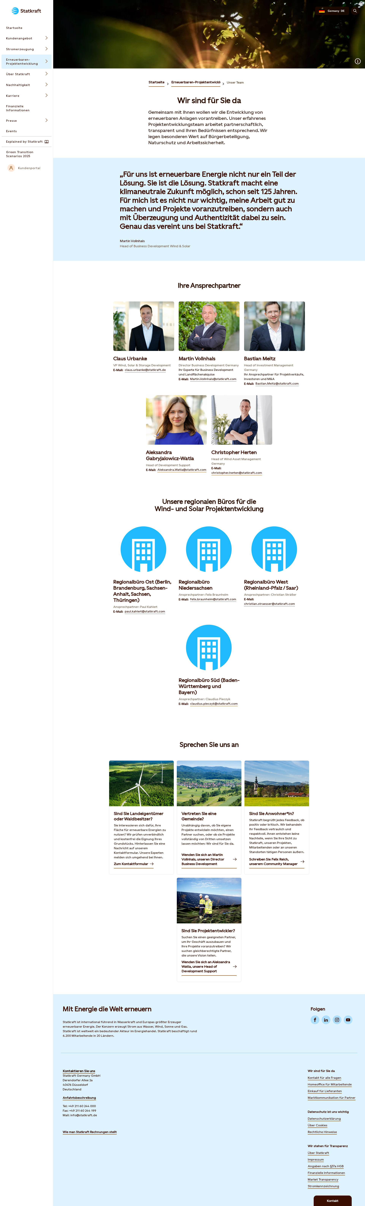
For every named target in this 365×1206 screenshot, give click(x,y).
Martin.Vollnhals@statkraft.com (213, 379)
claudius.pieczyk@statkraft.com (214, 703)
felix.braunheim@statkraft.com (213, 599)
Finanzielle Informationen (326, 1173)
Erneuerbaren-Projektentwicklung (198, 82)
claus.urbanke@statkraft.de (145, 370)
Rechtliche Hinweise (322, 1132)
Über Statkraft (318, 1153)
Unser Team (235, 82)
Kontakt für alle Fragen (324, 1078)
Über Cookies (317, 1125)
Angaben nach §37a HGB (326, 1166)
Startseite (156, 82)
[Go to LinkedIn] (326, 1019)
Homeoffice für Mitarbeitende (330, 1084)
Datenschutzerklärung (324, 1118)
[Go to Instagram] (337, 1019)
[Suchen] (355, 11)
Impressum (316, 1159)
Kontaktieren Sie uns (79, 1071)
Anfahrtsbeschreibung (79, 1097)
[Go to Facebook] (315, 1019)
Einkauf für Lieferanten (325, 1091)
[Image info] (358, 61)
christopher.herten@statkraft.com (236, 473)
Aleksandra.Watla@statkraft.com (181, 469)
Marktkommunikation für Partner (331, 1097)
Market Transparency (323, 1179)
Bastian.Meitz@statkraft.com (277, 383)
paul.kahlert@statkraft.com (145, 611)
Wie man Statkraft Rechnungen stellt (90, 1132)
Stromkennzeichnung (323, 1186)
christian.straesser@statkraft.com (269, 604)
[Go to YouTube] (348, 1019)
